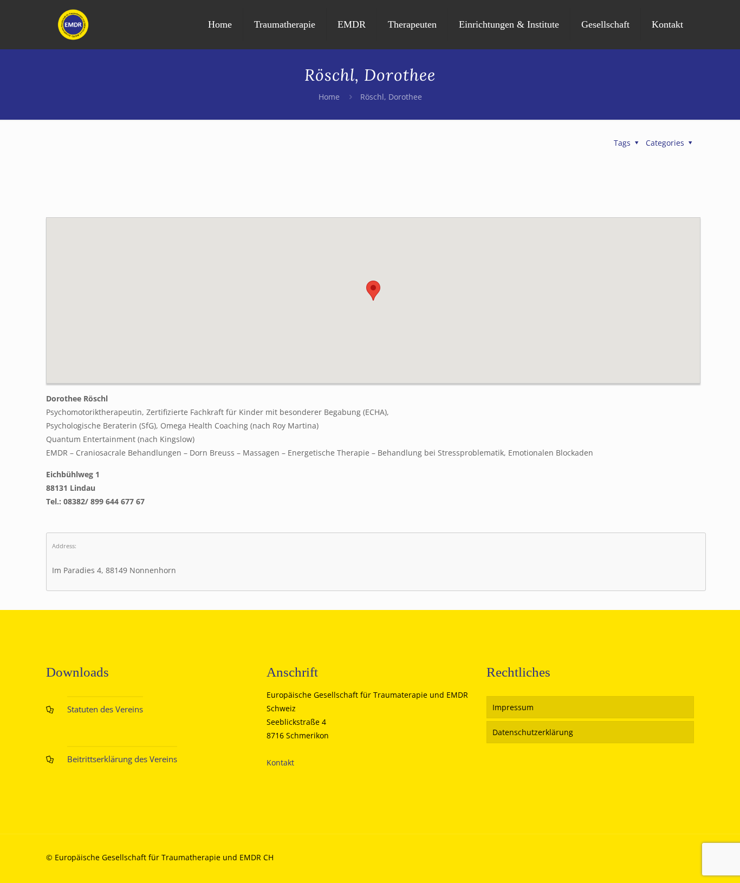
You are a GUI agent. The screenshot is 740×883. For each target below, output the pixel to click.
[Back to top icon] (688, 860)
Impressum (513, 707)
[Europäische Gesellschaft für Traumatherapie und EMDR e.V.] (73, 24)
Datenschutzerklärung (532, 732)
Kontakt (280, 762)
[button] (373, 291)
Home (329, 97)
